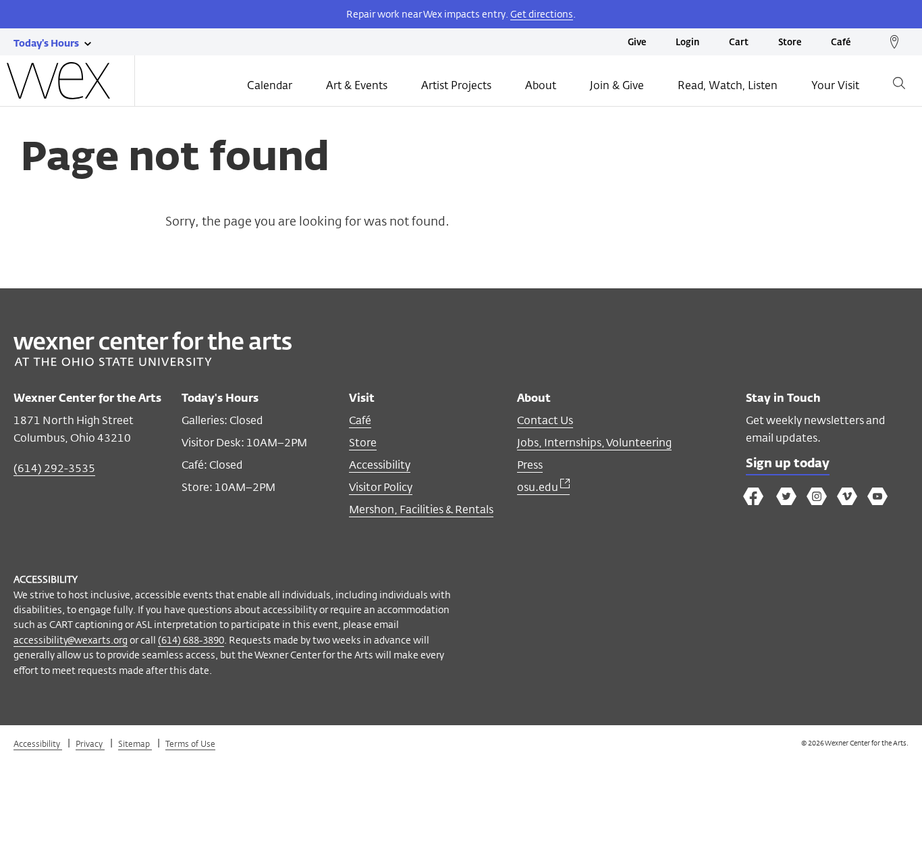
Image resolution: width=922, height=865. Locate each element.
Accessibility (379, 465)
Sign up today (788, 464)
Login (687, 42)
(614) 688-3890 (191, 639)
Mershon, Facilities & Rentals (421, 509)
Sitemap (135, 743)
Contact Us (545, 420)
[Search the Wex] (899, 85)
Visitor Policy (380, 487)
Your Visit (835, 85)
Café (840, 42)
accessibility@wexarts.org (70, 639)
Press (530, 465)
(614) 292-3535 (54, 468)
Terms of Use (190, 743)
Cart (739, 42)
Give (637, 42)
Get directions (541, 13)
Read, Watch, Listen (728, 85)
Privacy (90, 743)
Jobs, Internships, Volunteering (594, 443)
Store (789, 42)
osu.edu (538, 487)
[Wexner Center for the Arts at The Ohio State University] (152, 362)
